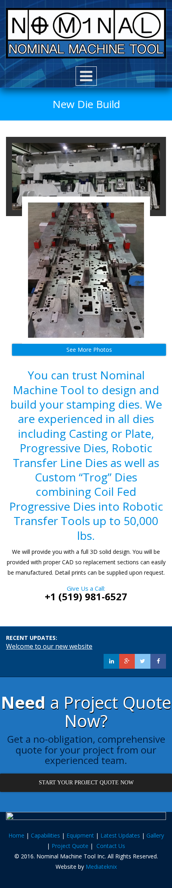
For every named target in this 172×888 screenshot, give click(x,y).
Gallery (155, 835)
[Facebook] (158, 661)
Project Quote (70, 846)
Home (16, 835)
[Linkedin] (111, 661)
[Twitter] (142, 661)
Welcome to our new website (49, 646)
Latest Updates (120, 835)
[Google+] (127, 661)
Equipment (80, 835)
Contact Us (110, 846)
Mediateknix (101, 866)
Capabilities (45, 835)
